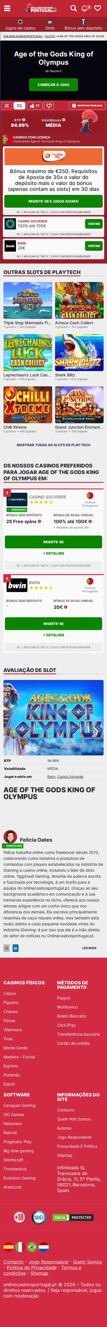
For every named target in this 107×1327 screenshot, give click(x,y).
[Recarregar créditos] (19, 105)
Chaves (10, 1011)
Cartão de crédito (73, 1043)
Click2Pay (66, 1025)
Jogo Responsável (74, 1137)
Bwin (51, 776)
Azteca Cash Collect (74, 322)
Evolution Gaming (19, 1178)
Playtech (56, 71)
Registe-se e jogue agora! (54, 201)
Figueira (10, 1002)
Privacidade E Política (77, 1146)
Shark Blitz (65, 374)
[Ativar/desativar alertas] (73, 8)
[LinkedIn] (16, 948)
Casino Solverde (70, 776)
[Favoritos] (97, 8)
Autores (64, 1128)
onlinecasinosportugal (23, 36)
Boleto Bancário (71, 1016)
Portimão (11, 1075)
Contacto (65, 1109)
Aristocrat (12, 1187)
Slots (49, 28)
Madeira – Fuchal (19, 1056)
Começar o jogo (53, 85)
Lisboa (9, 993)
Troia (8, 1038)
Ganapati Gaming (19, 1105)
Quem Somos (87, 1262)
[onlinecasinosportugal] (41, 8)
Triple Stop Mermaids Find (28, 322)
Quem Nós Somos (73, 1119)
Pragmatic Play (17, 1141)
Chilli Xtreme (15, 427)
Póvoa (9, 1020)
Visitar (94, 224)
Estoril (9, 1084)
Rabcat (10, 1132)
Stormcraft (13, 1159)
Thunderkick (15, 1168)
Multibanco (67, 1006)
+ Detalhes (53, 553)
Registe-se (53, 542)
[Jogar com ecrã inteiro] (6, 105)
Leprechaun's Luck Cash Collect (33, 374)
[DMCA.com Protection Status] (73, 1217)
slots (50, 36)
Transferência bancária (78, 1034)
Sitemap (64, 1155)
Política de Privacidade (31, 1267)
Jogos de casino (20, 28)
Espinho (10, 1065)
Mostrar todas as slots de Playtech (53, 445)
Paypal (63, 997)
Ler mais (89, 948)
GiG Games (13, 1114)
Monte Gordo (15, 1047)
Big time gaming (18, 1150)
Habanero (12, 1123)
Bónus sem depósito (83, 28)
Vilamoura (12, 1029)
